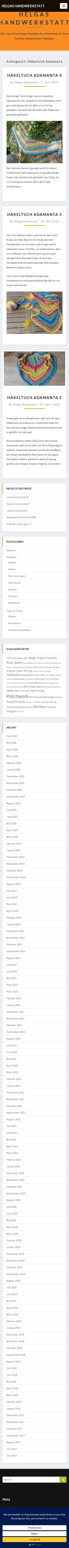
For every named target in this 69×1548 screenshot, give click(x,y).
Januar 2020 (13, 1247)
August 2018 (13, 1361)
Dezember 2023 (15, 931)
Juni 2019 (12, 1294)
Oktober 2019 (14, 1267)
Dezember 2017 (15, 1415)
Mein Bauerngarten (35, 686)
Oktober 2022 (14, 1025)
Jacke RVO (50, 675)
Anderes (11, 550)
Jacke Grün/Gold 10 (18, 497)
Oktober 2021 (14, 1106)
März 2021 (12, 1153)
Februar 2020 (14, 1240)
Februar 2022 (14, 1079)
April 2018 (12, 1388)
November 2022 (15, 1018)
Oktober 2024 (14, 870)
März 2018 (12, 1395)
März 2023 (12, 991)
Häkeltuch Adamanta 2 (34, 397)
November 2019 (15, 1260)
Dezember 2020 (15, 1173)
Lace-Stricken (52, 678)
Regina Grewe (55, 697)
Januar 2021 (13, 1166)
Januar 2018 (13, 1408)
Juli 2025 (12, 810)
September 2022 (16, 1032)
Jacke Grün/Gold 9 (17, 510)
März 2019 (12, 1314)
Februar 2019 (14, 1321)
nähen (10, 690)
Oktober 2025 (14, 789)
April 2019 (12, 1307)
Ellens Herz (38, 667)
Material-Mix (18, 686)
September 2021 (16, 1112)
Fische (35, 671)
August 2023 (13, 958)
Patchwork (14, 582)
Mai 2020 (11, 1220)
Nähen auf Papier (22, 690)
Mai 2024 (11, 904)
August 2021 (13, 1119)
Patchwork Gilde (38, 697)
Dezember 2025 (15, 776)
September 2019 (16, 1274)
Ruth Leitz (29, 702)
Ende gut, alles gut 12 (19, 524)
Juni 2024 (12, 897)
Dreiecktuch (18, 667)
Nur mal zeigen (17, 576)
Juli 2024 (12, 890)
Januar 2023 (13, 1005)
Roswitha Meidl (16, 702)
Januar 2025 (13, 850)
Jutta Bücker (19, 679)
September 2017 (16, 1435)
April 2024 (12, 910)
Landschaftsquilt (34, 682)
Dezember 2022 (15, 1011)
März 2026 (12, 756)
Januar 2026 (13, 769)
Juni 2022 (12, 1052)
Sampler (37, 702)
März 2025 (12, 837)
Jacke (42, 675)
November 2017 (15, 1422)
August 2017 (13, 1442)
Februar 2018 (14, 1402)
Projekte (12, 557)
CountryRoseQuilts (30, 663)
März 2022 (12, 1072)
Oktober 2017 (14, 1428)
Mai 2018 (11, 1381)
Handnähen (13, 675)
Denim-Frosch (43, 663)
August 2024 (13, 884)
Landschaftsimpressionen (16, 683)
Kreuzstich (40, 679)
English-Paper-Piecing (19, 670)
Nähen (12, 569)
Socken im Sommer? (18, 504)
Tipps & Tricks (15, 611)
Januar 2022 (13, 1085)
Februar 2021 (14, 1159)
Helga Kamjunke (26, 82)
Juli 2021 (12, 1126)
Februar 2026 (14, 763)
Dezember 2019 (15, 1253)
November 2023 (15, 937)
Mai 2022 (11, 1059)
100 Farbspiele (15, 658)
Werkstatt (14, 602)
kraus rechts (30, 679)
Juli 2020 (12, 1206)
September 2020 (16, 1193)
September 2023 (16, 951)
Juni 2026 (12, 736)
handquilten (27, 675)
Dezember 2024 (15, 857)
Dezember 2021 (15, 1092)
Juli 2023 (12, 964)
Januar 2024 (13, 924)
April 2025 (12, 830)
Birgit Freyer (37, 658)
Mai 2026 (11, 742)
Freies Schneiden (44, 671)
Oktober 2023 (14, 944)
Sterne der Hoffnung (48, 702)
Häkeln (12, 562)
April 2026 (12, 749)
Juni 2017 (12, 1455)
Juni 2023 (12, 971)
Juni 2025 (12, 816)
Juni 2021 (12, 1132)
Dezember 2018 (15, 1334)
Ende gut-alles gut (51, 667)
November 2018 (15, 1341)
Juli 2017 (12, 1449)
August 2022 (13, 1038)
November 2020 (15, 1180)
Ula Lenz (20, 711)
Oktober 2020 (14, 1186)
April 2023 (12, 984)
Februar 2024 (14, 917)
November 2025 (15, 783)
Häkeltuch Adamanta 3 (34, 214)
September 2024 (16, 877)
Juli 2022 (12, 1045)
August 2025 (13, 803)
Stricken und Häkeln (19, 630)
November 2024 (15, 863)
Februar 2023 (14, 998)
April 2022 (12, 1065)
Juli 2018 (12, 1368)
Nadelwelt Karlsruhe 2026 (21, 517)
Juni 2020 (12, 1213)
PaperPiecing (37, 690)
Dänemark (28, 667)
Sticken (12, 589)
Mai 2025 (11, 823)
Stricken (13, 596)
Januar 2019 (13, 1327)
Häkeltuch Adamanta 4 (34, 75)
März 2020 (12, 1233)
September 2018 (16, 1354)
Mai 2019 (11, 1301)
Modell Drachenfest (53, 687)
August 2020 (13, 1200)
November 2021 (15, 1099)
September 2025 (16, 796)
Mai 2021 (11, 1139)
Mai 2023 (11, 978)
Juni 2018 (12, 1375)
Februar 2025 (14, 843)
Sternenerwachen (16, 707)
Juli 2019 (12, 1287)
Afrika (25, 658)
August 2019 (13, 1280)
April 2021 (12, 1146)
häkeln (36, 675)
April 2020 (12, 1227)
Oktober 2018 (14, 1348)
